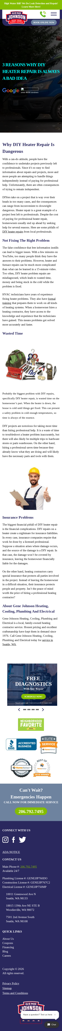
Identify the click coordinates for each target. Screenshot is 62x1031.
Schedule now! (33, 697)
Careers (6, 955)
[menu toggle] (54, 14)
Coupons (7, 943)
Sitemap (7, 988)
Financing (8, 947)
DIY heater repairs (12, 231)
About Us (8, 938)
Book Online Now (43, 22)
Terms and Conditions (15, 993)
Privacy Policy (10, 983)
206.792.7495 (31, 811)
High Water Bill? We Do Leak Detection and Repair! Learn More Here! (31, 5)
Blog (5, 951)
